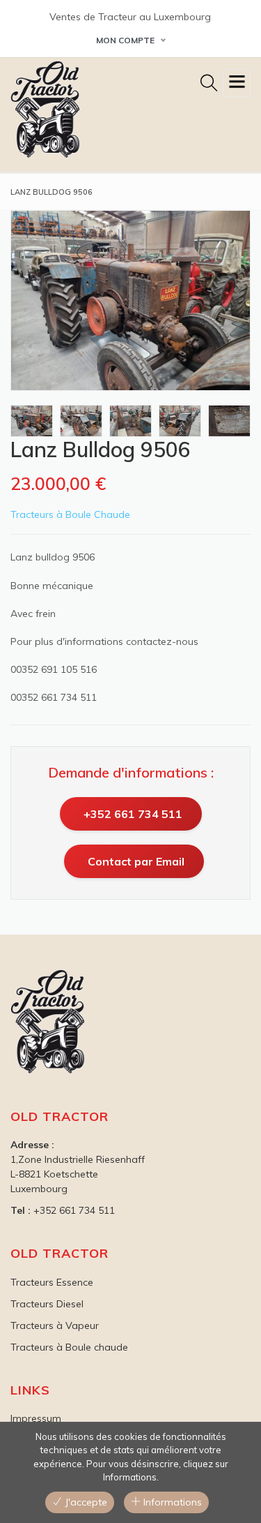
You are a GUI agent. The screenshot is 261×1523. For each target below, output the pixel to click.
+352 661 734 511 (133, 814)
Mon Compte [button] (125, 40)
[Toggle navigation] (237, 83)
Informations (171, 1502)
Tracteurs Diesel (47, 1304)
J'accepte (84, 1502)
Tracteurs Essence (51, 1282)
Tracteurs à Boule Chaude (70, 514)
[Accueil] (45, 109)
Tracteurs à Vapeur (54, 1325)
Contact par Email (136, 861)
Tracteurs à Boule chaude (69, 1347)
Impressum (35, 1418)
